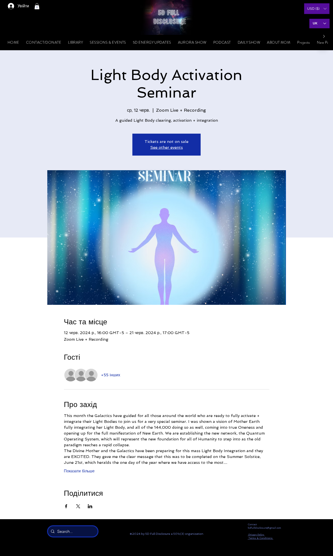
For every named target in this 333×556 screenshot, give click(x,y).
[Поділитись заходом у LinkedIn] (90, 506)
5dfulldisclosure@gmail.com (264, 527)
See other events (166, 147)
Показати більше (79, 471)
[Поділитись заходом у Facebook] (66, 506)
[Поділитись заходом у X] (78, 506)
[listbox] (317, 8)
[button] (36, 6)
